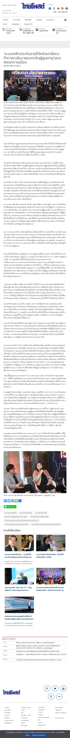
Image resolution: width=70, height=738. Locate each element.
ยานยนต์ (40, 715)
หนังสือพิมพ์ (15, 24)
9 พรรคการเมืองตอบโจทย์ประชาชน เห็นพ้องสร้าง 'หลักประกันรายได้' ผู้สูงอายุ (50, 590)
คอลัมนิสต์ (28, 20)
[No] (68, 734)
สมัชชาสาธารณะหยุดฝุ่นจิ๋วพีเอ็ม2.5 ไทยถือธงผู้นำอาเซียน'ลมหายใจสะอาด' (19, 617)
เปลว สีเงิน (16, 20)
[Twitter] (54, 8)
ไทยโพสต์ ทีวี (28, 24)
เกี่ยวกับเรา (58, 710)
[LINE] (59, 697)
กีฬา (22, 713)
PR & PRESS (59, 708)
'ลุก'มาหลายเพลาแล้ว (61, 32)
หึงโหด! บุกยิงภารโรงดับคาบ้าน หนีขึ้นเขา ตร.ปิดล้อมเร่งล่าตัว (35, 643)
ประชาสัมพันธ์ (25, 720)
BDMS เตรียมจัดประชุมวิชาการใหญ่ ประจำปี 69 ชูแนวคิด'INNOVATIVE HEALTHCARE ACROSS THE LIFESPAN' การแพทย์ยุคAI (38, 647)
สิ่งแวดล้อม (24, 726)
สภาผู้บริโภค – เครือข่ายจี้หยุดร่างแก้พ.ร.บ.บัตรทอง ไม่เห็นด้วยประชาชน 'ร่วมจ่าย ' (41, 655)
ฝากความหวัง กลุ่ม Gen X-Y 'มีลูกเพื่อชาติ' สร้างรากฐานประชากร (18, 589)
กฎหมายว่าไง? (43, 31)
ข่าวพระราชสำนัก (9, 720)
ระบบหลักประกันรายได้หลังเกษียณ (39, 516)
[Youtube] (58, 8)
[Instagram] (62, 8)
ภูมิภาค (23, 723)
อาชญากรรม (41, 710)
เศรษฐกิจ (39, 20)
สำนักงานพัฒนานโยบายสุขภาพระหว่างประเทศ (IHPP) (46, 524)
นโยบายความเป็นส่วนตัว (38, 735)
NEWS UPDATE (9, 639)
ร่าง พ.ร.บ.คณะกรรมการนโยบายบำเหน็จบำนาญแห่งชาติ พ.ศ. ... (22, 520)
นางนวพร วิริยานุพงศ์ (40, 513)
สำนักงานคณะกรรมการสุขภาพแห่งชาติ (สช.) (16, 524)
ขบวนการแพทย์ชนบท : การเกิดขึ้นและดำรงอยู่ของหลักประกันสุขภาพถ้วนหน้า (18, 557)
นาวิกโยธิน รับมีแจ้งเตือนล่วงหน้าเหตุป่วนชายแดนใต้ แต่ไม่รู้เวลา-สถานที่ (38, 660)
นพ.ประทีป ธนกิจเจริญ (26, 513)
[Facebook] (50, 8)
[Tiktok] (67, 8)
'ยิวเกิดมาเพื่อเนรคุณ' (10, 32)
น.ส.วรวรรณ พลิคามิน (10, 513)
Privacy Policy (59, 718)
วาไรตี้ (22, 710)
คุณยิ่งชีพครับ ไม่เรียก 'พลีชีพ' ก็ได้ (28, 32)
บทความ (6, 715)
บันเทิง (5, 24)
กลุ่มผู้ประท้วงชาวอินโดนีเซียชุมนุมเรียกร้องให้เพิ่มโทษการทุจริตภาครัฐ (37, 651)
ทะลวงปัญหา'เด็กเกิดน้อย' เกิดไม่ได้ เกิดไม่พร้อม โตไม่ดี (50, 555)
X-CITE (40, 712)
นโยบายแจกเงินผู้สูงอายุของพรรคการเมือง (16, 516)
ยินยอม (28, 735)
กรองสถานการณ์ (26, 708)
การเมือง (5, 20)
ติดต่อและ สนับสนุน (60, 713)
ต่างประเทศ (50, 20)
